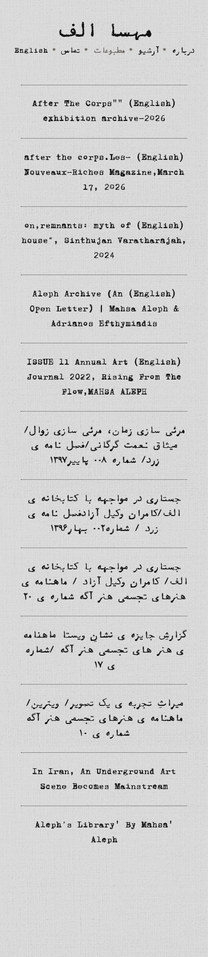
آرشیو (148, 51)
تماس (70, 51)
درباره (183, 51)
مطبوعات (109, 51)
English (31, 51)
